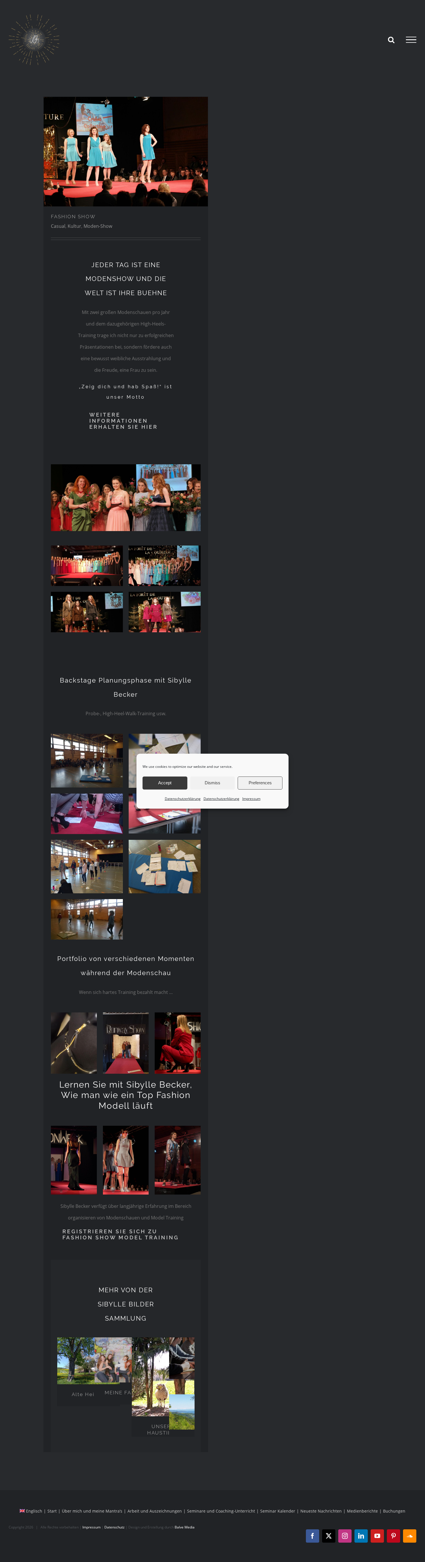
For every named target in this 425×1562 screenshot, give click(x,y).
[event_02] (87, 594)
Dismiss (212, 782)
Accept (164, 782)
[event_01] (165, 548)
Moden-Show (98, 226)
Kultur (74, 226)
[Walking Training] (126, 151)
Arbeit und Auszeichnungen (155, 1511)
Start (52, 1511)
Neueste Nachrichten (321, 1511)
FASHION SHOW (73, 216)
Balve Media (185, 1527)
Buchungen (394, 1511)
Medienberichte (362, 1511)
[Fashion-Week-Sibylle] (126, 466)
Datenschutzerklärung (183, 798)
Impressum (251, 798)
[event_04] (87, 548)
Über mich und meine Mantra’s (92, 1511)
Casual (58, 226)
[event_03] (165, 594)
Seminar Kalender (277, 1511)
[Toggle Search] (391, 39)
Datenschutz (114, 1527)
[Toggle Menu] (411, 40)
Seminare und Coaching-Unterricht (221, 1511)
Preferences (260, 782)
